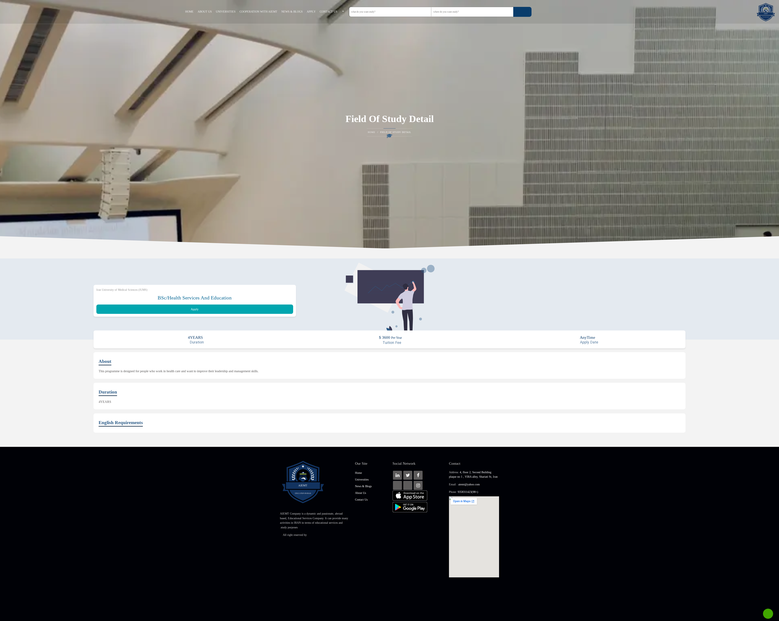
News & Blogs (292, 11)
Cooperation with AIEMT (258, 11)
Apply (311, 11)
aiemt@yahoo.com (469, 484)
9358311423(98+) (468, 491)
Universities (226, 11)
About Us (205, 11)
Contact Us (328, 11)
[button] (344, 12)
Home (189, 11)
